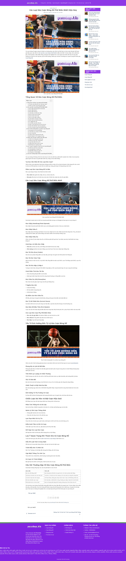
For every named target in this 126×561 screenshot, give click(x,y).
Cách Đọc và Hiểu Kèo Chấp (35, 112)
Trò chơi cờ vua (80, 3)
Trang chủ (43, 3)
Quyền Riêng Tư (69, 532)
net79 (12, 552)
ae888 (48, 552)
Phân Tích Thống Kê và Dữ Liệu (36, 139)
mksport (94, 552)
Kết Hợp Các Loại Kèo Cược (35, 144)
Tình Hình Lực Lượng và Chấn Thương (37, 131)
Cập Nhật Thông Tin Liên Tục (35, 150)
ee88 (111, 552)
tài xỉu (46, 553)
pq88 (64, 550)
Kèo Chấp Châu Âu (33, 111)
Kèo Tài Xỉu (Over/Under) (34, 114)
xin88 (17, 550)
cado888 (102, 552)
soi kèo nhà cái (43, 550)
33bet (76, 550)
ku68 (34, 552)
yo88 (105, 550)
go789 (37, 552)
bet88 (115, 550)
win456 (98, 552)
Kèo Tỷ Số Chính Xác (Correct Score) (38, 124)
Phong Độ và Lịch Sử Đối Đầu (35, 130)
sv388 (4, 550)
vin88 (10, 550)
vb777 (123, 550)
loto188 (119, 550)
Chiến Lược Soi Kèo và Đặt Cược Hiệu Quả (37, 137)
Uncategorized (88, 87)
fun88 (23, 550)
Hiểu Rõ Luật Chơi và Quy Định (36, 147)
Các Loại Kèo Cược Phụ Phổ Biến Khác (38, 127)
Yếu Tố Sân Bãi (32, 133)
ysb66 (88, 550)
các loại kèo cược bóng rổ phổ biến (47, 53)
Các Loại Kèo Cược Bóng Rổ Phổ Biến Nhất (37, 107)
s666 (7, 550)
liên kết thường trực (65, 502)
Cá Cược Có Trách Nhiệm (34, 152)
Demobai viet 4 (32, 513)
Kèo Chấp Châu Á (33, 110)
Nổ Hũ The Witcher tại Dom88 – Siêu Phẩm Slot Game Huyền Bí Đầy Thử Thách (94, 63)
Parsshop (67, 559)
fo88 (28, 553)
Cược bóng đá (56, 3)
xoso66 (20, 553)
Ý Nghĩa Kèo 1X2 (33, 121)
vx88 (91, 550)
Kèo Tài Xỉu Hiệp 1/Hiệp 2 (34, 117)
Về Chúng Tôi (68, 527)
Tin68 (36, 553)
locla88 (73, 552)
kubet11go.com (51, 550)
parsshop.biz (75, 363)
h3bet (80, 550)
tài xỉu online (110, 550)
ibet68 (67, 550)
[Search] (90, 3)
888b (31, 552)
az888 (56, 552)
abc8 (13, 553)
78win (52, 552)
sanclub (115, 552)
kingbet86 (72, 550)
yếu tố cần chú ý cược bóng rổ (49, 438)
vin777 (57, 550)
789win (107, 552)
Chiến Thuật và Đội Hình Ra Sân (36, 134)
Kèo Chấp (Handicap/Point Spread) (37, 108)
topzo (62, 552)
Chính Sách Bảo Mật (70, 530)
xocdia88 (119, 552)
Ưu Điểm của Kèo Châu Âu (35, 122)
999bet (5, 552)
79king (16, 552)
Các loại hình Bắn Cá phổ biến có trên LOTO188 (94, 56)
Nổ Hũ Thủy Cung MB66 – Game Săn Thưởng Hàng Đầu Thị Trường (94, 35)
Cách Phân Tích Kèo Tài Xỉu (35, 118)
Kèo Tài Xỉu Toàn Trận (34, 115)
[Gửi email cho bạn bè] (53, 498)
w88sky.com (36, 550)
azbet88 (84, 550)
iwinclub (89, 552)
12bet (1, 552)
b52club (25, 553)
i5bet (45, 552)
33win (39, 553)
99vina (6, 553)
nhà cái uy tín (29, 550)
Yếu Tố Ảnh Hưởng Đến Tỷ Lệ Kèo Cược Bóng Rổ (38, 128)
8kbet (10, 553)
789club (50, 553)
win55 (16, 553)
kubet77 (41, 552)
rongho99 (100, 550)
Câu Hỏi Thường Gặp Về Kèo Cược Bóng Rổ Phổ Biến (39, 153)
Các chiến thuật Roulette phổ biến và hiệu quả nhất (94, 50)
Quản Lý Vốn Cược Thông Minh (36, 140)
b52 (86, 552)
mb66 (77, 552)
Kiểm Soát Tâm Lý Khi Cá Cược (36, 143)
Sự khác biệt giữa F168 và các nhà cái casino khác (94, 43)
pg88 (13, 550)
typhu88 (2, 553)
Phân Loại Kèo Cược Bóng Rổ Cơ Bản (37, 105)
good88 (20, 552)
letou (61, 550)
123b (83, 552)
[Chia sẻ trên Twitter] (51, 498)
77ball (66, 552)
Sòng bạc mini (72, 3)
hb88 (59, 552)
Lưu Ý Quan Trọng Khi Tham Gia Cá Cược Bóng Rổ (39, 146)
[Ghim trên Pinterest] (55, 498)
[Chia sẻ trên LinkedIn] (58, 498)
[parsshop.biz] (32, 3)
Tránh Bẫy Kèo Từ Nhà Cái (35, 149)
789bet (54, 553)
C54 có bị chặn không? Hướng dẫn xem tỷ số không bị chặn (94, 14)
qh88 (80, 552)
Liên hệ (87, 3)
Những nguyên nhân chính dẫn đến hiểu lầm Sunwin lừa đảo (94, 20)
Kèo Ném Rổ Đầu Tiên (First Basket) (37, 125)
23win (20, 550)
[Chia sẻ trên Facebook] (48, 498)
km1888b (95, 550)
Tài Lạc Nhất (60, 12)
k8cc (1, 550)
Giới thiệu (49, 3)
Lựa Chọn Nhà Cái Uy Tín (34, 141)
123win (9, 552)
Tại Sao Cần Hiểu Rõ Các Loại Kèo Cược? (38, 104)
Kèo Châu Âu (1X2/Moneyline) (35, 120)
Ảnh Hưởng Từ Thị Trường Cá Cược (36, 136)
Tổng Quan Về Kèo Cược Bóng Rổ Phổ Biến (37, 102)
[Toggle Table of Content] (50, 101)
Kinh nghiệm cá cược (90, 79)
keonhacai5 (26, 552)
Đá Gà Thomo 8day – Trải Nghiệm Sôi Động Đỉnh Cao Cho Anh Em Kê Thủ (94, 27)
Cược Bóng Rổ (63, 3)
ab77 (69, 552)
